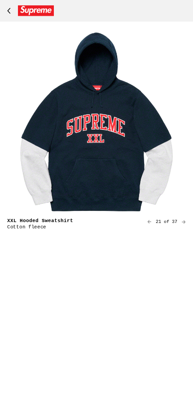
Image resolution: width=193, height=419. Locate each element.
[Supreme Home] (29, 11)
